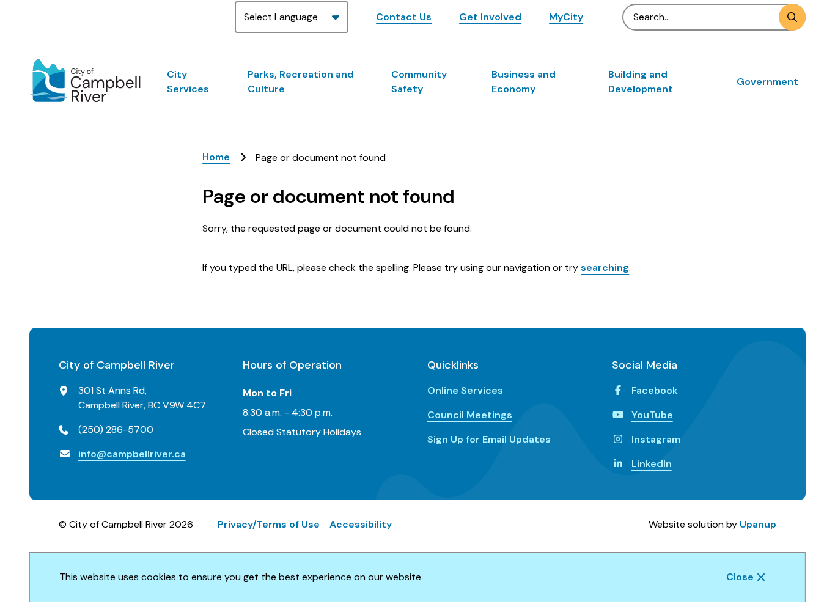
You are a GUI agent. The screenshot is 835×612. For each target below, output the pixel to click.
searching (605, 267)
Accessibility (360, 524)
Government (767, 81)
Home (216, 156)
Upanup (758, 524)
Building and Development (640, 81)
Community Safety (419, 81)
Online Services (465, 390)
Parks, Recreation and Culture (301, 81)
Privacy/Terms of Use (269, 524)
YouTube (652, 414)
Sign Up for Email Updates (489, 439)
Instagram (655, 439)
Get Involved (490, 16)
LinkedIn (651, 463)
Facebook (654, 390)
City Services (188, 81)
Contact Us (404, 16)
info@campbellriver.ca (132, 454)
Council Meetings (469, 414)
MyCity (566, 16)
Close (740, 576)
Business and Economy (523, 81)
